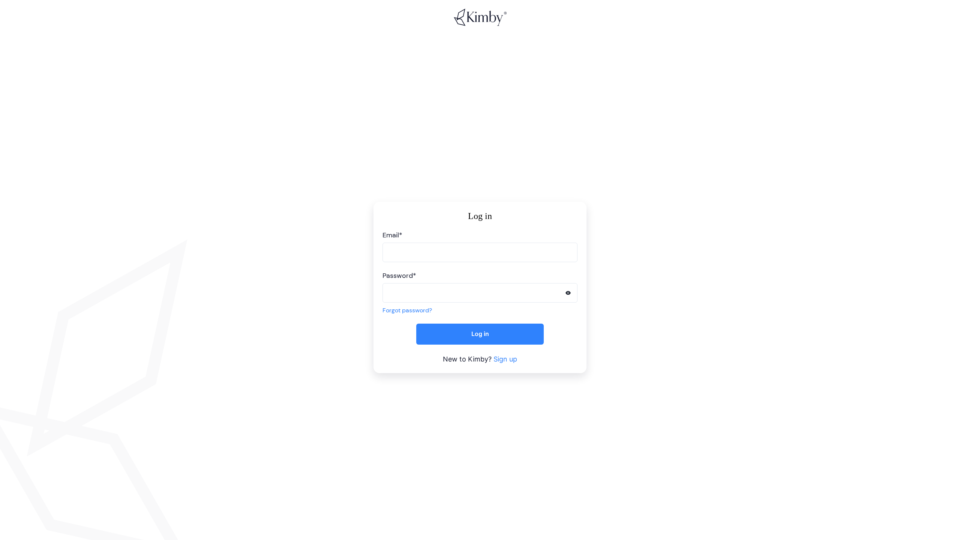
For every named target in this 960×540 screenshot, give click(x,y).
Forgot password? (407, 310)
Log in (480, 334)
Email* (392, 235)
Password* (399, 276)
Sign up (505, 359)
